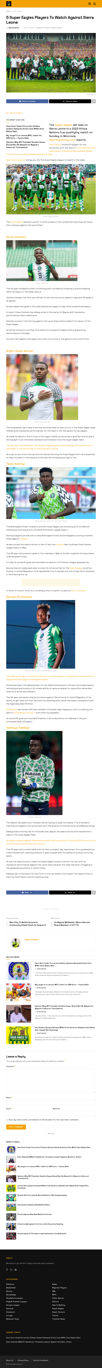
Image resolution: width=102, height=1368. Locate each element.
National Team (12, 1319)
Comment (11, 1066)
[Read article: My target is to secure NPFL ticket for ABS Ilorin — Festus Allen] (18, 992)
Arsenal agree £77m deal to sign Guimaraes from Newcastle (41, 1234)
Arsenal (59, 544)
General (9, 1308)
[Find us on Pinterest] (16, 1269)
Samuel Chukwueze (19, 596)
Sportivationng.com (62, 139)
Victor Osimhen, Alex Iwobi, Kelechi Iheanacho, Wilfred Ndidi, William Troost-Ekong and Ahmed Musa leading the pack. (50, 151)
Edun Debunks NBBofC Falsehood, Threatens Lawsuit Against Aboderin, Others (49, 1157)
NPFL (54, 1295)
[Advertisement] (51, 582)
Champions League (14, 1298)
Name (9, 1097)
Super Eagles (17, 11)
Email (9, 1108)
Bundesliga (11, 1295)
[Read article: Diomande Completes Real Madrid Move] (11, 1207)
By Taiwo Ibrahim (14, 113)
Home (8, 11)
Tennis (55, 1315)
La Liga (9, 1315)
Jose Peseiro (55, 144)
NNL (54, 1291)
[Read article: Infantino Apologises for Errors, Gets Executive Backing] (11, 1226)
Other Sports (58, 1298)
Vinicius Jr (31, 712)
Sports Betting (58, 1305)
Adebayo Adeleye (18, 727)
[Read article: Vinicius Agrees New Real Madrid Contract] (11, 1216)
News (54, 1284)
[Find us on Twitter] (11, 1269)
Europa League (13, 1305)
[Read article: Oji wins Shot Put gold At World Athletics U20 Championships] (11, 1197)
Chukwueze (11, 709)
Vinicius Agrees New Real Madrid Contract (34, 1214)
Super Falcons (58, 1312)
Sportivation (14, 28)
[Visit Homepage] (8, 3)
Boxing (9, 1291)
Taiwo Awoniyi (15, 463)
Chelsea (23, 538)
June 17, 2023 (28, 28)
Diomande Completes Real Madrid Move (33, 1205)
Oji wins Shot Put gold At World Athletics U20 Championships (42, 1195)
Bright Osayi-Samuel (19, 351)
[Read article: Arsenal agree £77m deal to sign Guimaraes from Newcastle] (11, 1236)
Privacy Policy (23, 1360)
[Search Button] (94, 3)
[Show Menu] (89, 3)
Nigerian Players (43, 28)
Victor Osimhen (16, 237)
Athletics (10, 1284)
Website (56, 1109)
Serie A (55, 1301)
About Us (9, 1360)
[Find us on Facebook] (6, 1269)
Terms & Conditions (40, 1360)
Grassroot (10, 1312)
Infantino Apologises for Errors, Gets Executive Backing (40, 1224)
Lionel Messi (19, 712)
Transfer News (58, 1319)
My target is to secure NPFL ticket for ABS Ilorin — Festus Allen (62, 984)
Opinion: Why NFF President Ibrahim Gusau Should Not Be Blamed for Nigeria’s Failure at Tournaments (25, 145)
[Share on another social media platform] (94, 101)
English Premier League (16, 1301)
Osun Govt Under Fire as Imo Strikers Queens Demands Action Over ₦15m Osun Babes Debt (25, 129)
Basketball (11, 1288)
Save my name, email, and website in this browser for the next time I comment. (44, 1120)
